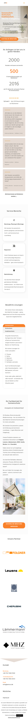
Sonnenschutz (9, 325)
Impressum (6, 698)
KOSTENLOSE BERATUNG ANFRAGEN (14, 525)
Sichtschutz (8, 328)
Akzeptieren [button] (19, 715)
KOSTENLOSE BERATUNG (9, 39)
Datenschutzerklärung (14, 718)
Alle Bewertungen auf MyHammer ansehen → (14, 195)
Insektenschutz (9, 331)
